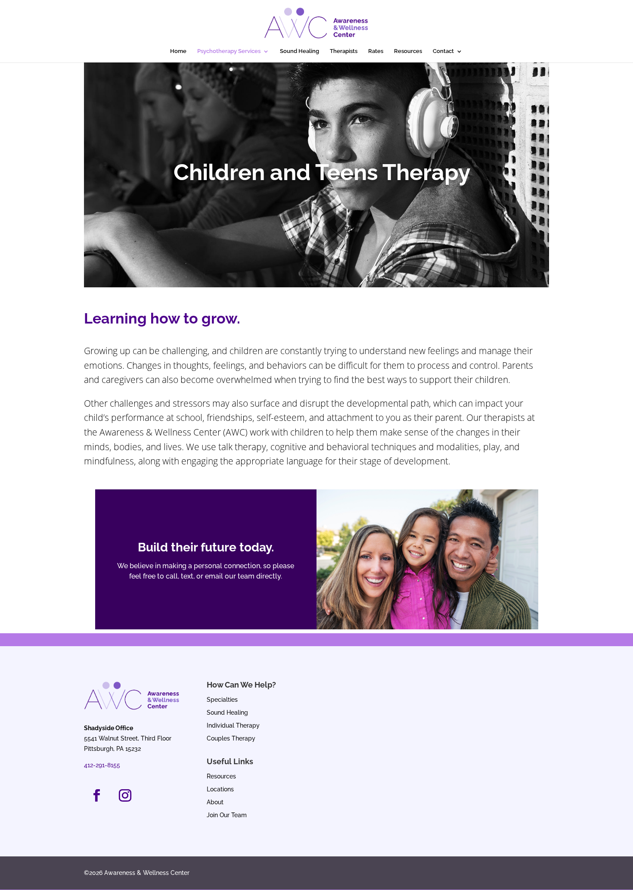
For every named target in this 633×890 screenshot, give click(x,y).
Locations (220, 789)
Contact (443, 51)
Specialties (222, 700)
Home (178, 51)
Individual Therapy (233, 725)
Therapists (343, 51)
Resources (408, 51)
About (215, 802)
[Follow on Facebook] (96, 795)
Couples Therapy (231, 738)
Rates (375, 51)
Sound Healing (299, 51)
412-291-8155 (102, 765)
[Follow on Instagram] (124, 795)
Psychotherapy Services (229, 51)
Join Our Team (227, 815)
